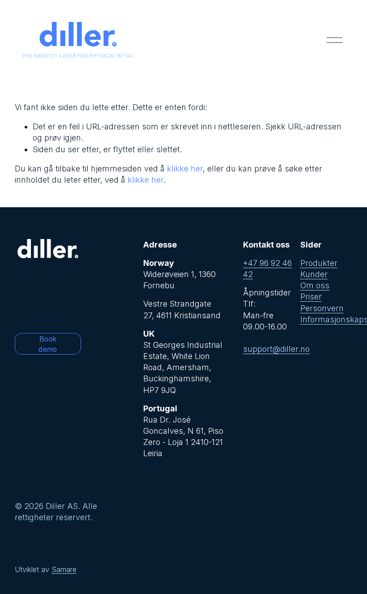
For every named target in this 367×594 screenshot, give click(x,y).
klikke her (185, 168)
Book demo (47, 343)
